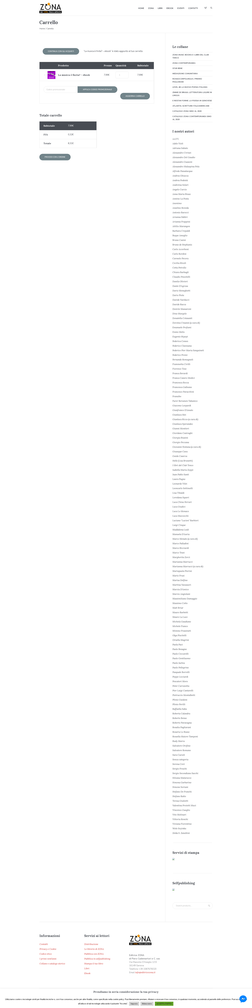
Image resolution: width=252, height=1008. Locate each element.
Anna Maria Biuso (181, 194)
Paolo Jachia (178, 663)
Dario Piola (178, 295)
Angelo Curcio (179, 189)
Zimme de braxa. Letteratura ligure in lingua (192, 94)
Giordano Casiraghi (182, 433)
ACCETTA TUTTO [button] (164, 1004)
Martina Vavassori (181, 584)
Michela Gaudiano (181, 621)
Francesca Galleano (182, 387)
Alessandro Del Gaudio (183, 157)
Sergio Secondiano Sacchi (185, 773)
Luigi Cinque (179, 525)
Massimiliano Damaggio (184, 598)
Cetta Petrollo (179, 267)
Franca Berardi (180, 373)
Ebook (87, 973)
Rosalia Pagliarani (181, 727)
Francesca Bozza (180, 382)
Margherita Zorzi (181, 557)
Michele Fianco (180, 626)
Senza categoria (180, 759)
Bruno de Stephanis (182, 244)
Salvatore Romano (181, 750)
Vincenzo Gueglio (181, 810)
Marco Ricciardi (180, 548)
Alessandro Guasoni (182, 161)
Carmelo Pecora (180, 258)
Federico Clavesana (182, 345)
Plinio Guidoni (179, 699)
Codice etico (46, 953)
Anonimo (177, 203)
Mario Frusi (178, 575)
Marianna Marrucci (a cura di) (187, 566)
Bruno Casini (179, 240)
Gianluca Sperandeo (182, 424)
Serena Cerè (178, 764)
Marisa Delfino (180, 580)
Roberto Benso (179, 718)
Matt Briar (177, 607)
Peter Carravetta (180, 686)
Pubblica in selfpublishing (97, 958)
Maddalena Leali (180, 529)
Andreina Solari (180, 184)
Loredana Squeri (180, 497)
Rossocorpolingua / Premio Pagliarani (187, 80)
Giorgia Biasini (180, 437)
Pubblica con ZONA (94, 953)
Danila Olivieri (180, 281)
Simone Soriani (180, 787)
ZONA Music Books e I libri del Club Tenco (190, 56)
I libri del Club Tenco (182, 465)
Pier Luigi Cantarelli (182, 690)
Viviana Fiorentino (182, 823)
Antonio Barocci (180, 212)
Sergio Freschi (179, 768)
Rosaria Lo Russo (181, 731)
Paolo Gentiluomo (181, 658)
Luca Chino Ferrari (182, 502)
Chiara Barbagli (180, 272)
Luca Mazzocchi (180, 515)
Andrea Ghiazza (180, 175)
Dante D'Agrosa (180, 286)
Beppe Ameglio (179, 235)
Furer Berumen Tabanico (185, 401)
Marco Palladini (180, 543)
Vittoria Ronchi (180, 819)
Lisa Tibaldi (178, 492)
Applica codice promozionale (97, 89)
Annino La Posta (180, 198)
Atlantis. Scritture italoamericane (190, 106)
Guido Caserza (179, 456)
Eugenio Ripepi (180, 336)
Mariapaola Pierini (182, 571)
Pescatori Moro (180, 681)
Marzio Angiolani (181, 594)
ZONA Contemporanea (183, 63)
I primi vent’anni (48, 958)
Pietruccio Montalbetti (183, 695)
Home (42, 28)
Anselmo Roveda (180, 207)
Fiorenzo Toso (179, 368)
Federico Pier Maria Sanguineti (188, 350)
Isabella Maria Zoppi (182, 469)
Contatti (44, 944)
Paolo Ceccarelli (180, 653)
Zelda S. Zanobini (181, 833)
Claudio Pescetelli (181, 276)
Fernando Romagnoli (182, 359)
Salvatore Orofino (181, 745)
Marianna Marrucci (182, 561)
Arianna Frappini (181, 221)
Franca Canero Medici (183, 378)
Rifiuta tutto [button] (147, 1004)
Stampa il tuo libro (93, 963)
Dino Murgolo (179, 313)
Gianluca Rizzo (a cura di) (185, 419)
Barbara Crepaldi (181, 230)
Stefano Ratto (179, 796)
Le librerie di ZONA (94, 949)
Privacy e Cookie (48, 949)
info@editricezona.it (145, 972)
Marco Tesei (178, 552)
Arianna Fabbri (180, 217)
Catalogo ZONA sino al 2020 (186, 111)
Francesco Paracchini (183, 391)
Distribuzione (91, 944)
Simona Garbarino (181, 782)
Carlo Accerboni (180, 249)
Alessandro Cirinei (181, 152)
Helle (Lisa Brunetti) (182, 460)
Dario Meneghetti (181, 290)
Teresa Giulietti (180, 800)
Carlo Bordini (179, 253)
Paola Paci (177, 644)
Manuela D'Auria (181, 534)
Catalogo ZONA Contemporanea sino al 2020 (191, 118)
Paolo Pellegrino (180, 667)
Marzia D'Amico (180, 589)
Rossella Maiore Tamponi (185, 736)
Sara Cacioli (178, 754)
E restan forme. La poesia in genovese (192, 100)
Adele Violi (177, 143)
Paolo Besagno (179, 649)
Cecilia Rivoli (179, 263)
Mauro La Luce (180, 617)
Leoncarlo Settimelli (182, 488)
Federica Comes (180, 341)
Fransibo (176, 396)
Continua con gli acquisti (61, 51)
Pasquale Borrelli (181, 672)
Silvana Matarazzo (181, 777)
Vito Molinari (179, 814)
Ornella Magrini (180, 640)
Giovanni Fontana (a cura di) (186, 446)
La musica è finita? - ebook (74, 74)
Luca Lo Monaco (180, 511)
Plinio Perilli (178, 704)
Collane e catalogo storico (52, 963)
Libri (86, 968)
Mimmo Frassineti (181, 630)
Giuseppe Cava (180, 451)
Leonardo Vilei (179, 483)
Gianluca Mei (179, 414)
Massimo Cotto (180, 603)
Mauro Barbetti (180, 612)
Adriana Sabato (180, 148)
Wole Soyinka (179, 828)
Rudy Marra (178, 741)
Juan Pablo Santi (180, 474)
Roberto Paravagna (182, 722)
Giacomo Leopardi (181, 405)
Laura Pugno (178, 479)
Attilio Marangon (181, 226)
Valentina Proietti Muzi (184, 805)
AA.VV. (175, 139)
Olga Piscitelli (179, 635)
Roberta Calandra (181, 713)
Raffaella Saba (179, 709)
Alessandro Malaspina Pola (185, 166)
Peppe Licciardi (180, 676)
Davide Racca (179, 304)
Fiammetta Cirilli (181, 364)
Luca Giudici (178, 506)
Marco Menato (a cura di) (185, 538)
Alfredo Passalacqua (182, 171)
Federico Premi (180, 355)
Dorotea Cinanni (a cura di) (186, 322)
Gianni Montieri (180, 428)
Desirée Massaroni (181, 309)
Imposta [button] (134, 1004)
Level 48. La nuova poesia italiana (189, 87)
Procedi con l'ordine (55, 157)
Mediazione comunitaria (185, 73)
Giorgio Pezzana (180, 442)
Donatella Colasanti (182, 318)
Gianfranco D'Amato (182, 410)
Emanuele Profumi (181, 327)
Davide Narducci (180, 299)
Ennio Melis (178, 332)
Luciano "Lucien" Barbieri (185, 520)
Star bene (177, 68)
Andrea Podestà (180, 180)
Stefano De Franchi (182, 791)
